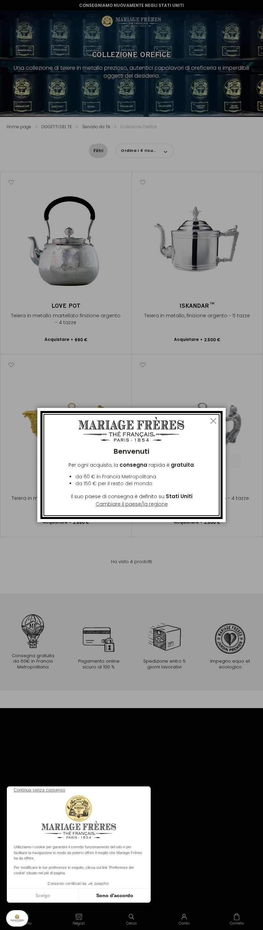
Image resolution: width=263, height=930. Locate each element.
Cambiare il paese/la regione (132, 504)
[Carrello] (236, 919)
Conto (184, 923)
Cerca (131, 923)
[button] (79, 919)
